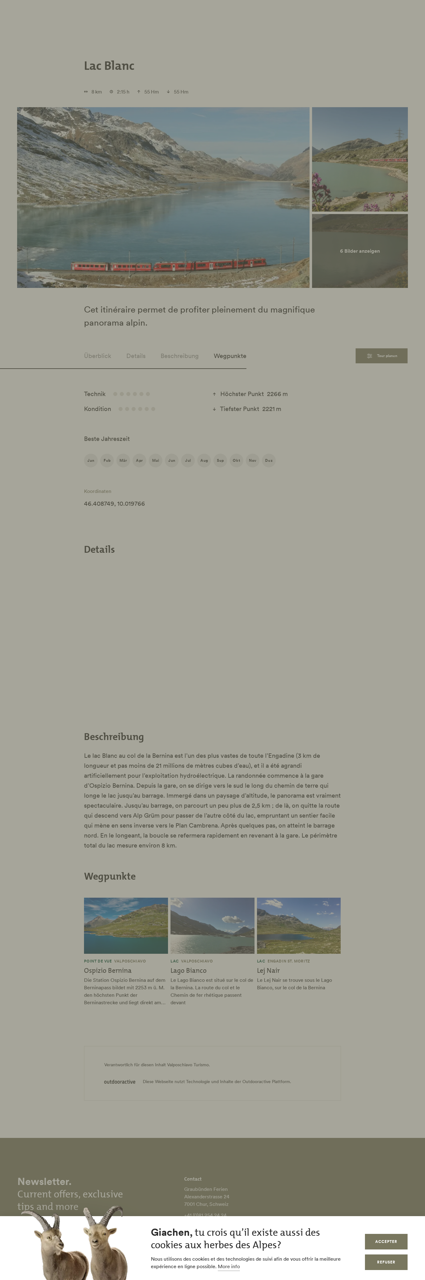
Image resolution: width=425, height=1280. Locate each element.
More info (229, 1266)
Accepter (386, 1241)
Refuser (386, 1262)
